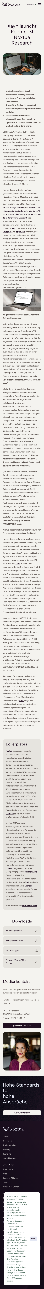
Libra (18, 563)
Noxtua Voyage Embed (13, 207)
